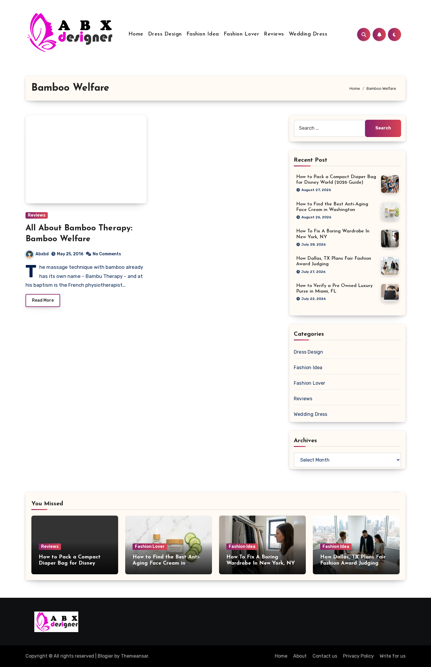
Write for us (392, 656)
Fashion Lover (241, 34)
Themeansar (134, 656)
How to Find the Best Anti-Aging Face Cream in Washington (166, 564)
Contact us (325, 656)
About (300, 656)
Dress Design (165, 34)
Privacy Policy (358, 656)
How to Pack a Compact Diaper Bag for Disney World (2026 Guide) (70, 564)
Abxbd (42, 253)
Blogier (105, 656)
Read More (43, 300)
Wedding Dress (308, 34)
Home (135, 34)
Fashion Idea (202, 34)
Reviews (274, 34)
